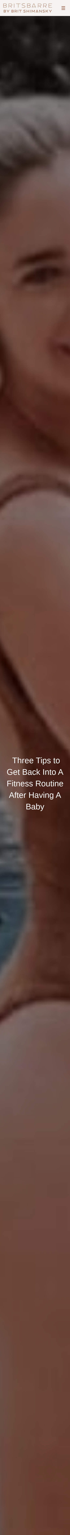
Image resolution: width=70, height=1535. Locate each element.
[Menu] (63, 8)
